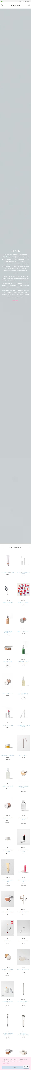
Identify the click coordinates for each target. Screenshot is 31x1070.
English (20, 1)
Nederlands (25, 1)
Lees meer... (15, 300)
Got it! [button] (15, 1067)
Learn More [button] (6, 1063)
